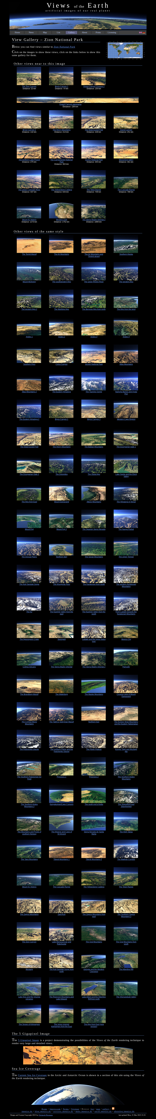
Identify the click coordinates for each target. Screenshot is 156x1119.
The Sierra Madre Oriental (61, 667)
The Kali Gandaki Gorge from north (62, 970)
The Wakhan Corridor (126, 859)
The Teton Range (94, 190)
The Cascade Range (126, 190)
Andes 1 (29, 337)
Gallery (71, 32)
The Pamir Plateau (94, 749)
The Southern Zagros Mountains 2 (126, 915)
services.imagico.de (63, 1111)
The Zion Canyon (29, 86)
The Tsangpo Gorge (94, 392)
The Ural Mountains (94, 942)
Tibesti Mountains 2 (94, 859)
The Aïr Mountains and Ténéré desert (94, 255)
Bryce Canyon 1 (61, 86)
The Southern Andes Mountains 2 (29, 805)
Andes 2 (61, 337)
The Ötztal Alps (94, 474)
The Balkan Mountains (94, 447)
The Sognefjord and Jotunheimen (126, 805)
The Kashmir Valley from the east (61, 613)
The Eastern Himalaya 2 (29, 419)
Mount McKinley (29, 282)
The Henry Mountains (62, 130)
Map (45, 32)
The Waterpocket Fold (94, 130)
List (58, 32)
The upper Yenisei (126, 557)
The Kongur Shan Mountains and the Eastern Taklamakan (126, 723)
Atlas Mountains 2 (29, 392)
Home (17, 32)
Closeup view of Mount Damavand (126, 695)
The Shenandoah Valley (126, 997)
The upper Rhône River (94, 282)
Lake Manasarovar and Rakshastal (61, 943)
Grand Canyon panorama (70, 104)
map (98, 1109)
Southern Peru (29, 364)
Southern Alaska (126, 254)
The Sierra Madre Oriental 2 (93, 220)
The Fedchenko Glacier (29, 749)
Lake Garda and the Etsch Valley (126, 475)
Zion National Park (64, 47)
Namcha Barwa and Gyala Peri (126, 393)
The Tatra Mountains (29, 859)
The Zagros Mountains (29, 914)
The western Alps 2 (29, 309)
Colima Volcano (29, 667)
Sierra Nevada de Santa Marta (94, 833)
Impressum (55, 1109)
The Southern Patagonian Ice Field (29, 778)
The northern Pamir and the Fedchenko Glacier (61, 750)
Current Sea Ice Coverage (32, 1075)
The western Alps (126, 282)
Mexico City (126, 639)
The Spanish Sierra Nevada (93, 529)
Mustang (29, 969)
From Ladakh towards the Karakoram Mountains (126, 613)
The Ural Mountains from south (126, 943)
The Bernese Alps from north (94, 309)
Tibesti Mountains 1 (61, 859)
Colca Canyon (61, 364)
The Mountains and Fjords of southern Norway (29, 833)
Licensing (112, 32)
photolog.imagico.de (124, 1111)
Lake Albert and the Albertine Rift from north (94, 998)
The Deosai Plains (29, 557)
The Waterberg (61, 694)
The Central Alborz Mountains (29, 723)
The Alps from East (29, 502)
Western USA (61, 220)
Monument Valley (126, 160)
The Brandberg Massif (29, 694)
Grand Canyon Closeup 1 (94, 86)
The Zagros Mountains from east (94, 915)
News (31, 32)
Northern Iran (93, 722)
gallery (106, 1109)
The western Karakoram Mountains (126, 585)
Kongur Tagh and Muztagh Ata (126, 750)
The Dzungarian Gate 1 (126, 447)
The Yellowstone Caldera (61, 190)
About (84, 32)
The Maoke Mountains (94, 694)
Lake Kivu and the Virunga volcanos (29, 998)
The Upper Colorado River (29, 190)
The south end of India (94, 804)
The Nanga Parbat (126, 529)
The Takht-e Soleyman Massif (61, 722)
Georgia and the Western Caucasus (93, 970)
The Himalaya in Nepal (126, 502)
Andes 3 (93, 337)
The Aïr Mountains (61, 254)
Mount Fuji (29, 529)
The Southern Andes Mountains (126, 778)
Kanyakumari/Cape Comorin (61, 804)
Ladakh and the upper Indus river (94, 640)
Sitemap (75, 1109)
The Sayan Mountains (94, 557)
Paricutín (126, 667)
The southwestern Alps (61, 282)
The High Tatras (126, 832)
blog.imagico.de (43, 1111)
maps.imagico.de (84, 1111)
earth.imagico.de (103, 1111)
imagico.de (27, 1111)
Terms (66, 1109)
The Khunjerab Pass (61, 584)
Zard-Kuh (62, 914)
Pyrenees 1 (61, 777)
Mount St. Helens (29, 220)
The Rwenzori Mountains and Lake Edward (61, 998)
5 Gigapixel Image (28, 1040)
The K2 (29, 612)
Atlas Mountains (126, 364)
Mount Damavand (61, 502)
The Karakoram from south (94, 584)
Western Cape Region (126, 419)
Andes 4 (126, 337)
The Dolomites (62, 474)
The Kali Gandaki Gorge (29, 584)
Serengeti (62, 639)
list (92, 1109)
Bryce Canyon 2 (29, 130)
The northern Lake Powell (29, 160)
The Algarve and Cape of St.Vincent (61, 833)
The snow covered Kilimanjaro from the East (61, 1025)
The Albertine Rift (126, 969)
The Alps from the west (126, 309)
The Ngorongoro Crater (29, 639)
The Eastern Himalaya (61, 392)
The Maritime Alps (61, 309)
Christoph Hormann (46, 1115)
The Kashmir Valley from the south (93, 613)
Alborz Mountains (94, 502)
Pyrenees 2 (94, 777)
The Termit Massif (29, 254)
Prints (98, 32)
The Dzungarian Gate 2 (29, 474)
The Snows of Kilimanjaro (29, 1024)
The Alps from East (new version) (94, 1025)
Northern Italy (61, 557)
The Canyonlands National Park (61, 161)
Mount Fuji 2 (62, 529)
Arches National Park (94, 160)
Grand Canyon (126, 130)
